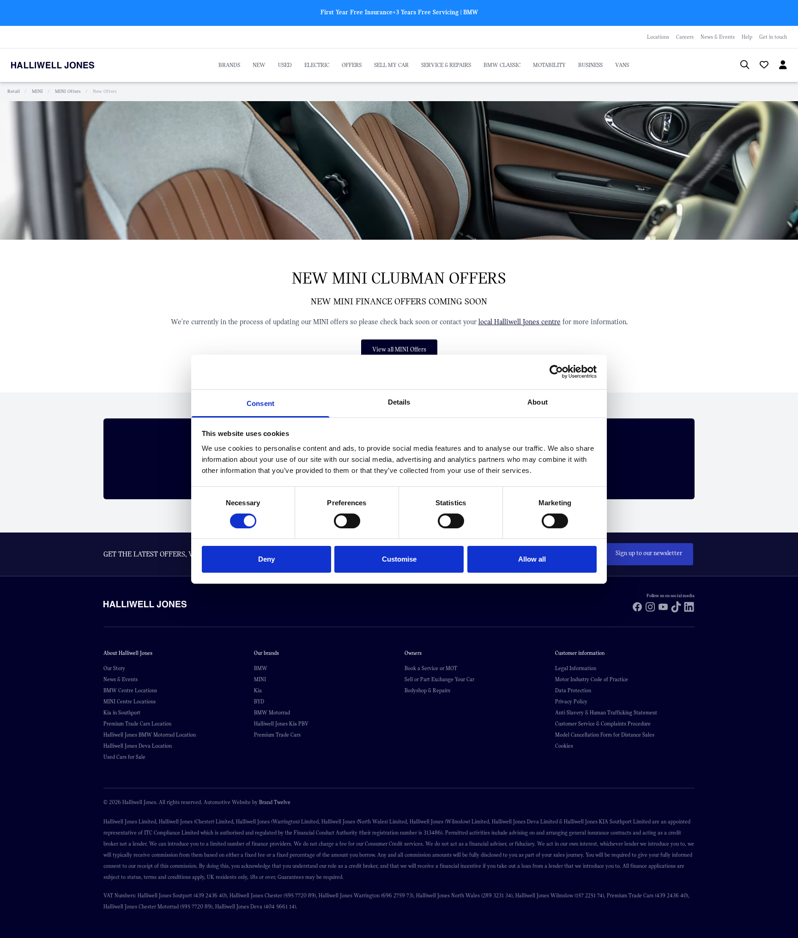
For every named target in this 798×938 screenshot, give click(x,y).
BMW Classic (502, 65)
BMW (260, 668)
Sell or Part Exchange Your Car (439, 679)
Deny (266, 559)
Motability (549, 65)
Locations (658, 37)
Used (285, 65)
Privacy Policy (571, 701)
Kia (258, 690)
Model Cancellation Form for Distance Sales (604, 735)
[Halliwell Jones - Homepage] (64, 65)
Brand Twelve (274, 802)
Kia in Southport (121, 712)
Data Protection (573, 690)
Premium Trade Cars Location (137, 723)
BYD (259, 701)
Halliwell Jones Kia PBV (281, 723)
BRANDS (229, 65)
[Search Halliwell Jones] (740, 65)
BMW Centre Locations (130, 690)
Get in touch (773, 37)
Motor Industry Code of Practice (591, 679)
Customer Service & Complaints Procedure (603, 723)
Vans (622, 65)
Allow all (532, 559)
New (259, 65)
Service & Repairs (446, 65)
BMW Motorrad (272, 712)
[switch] (347, 521)
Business (590, 65)
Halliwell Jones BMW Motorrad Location (149, 735)
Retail (13, 91)
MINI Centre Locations (129, 701)
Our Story (114, 668)
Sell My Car (391, 65)
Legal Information (575, 668)
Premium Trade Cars (277, 735)
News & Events (718, 37)
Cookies (564, 746)
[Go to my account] (760, 66)
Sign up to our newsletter (649, 553)
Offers (352, 65)
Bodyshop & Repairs (427, 690)
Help (747, 37)
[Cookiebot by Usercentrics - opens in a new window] (556, 372)
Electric (316, 65)
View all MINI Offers (399, 349)
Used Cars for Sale (124, 757)
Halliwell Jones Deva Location (137, 746)
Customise (399, 559)
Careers (685, 37)
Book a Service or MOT (431, 668)
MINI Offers (68, 91)
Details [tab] (399, 401)
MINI (37, 91)
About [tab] (537, 401)
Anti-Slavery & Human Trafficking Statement (606, 712)
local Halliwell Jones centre (519, 322)
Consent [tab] (260, 403)
